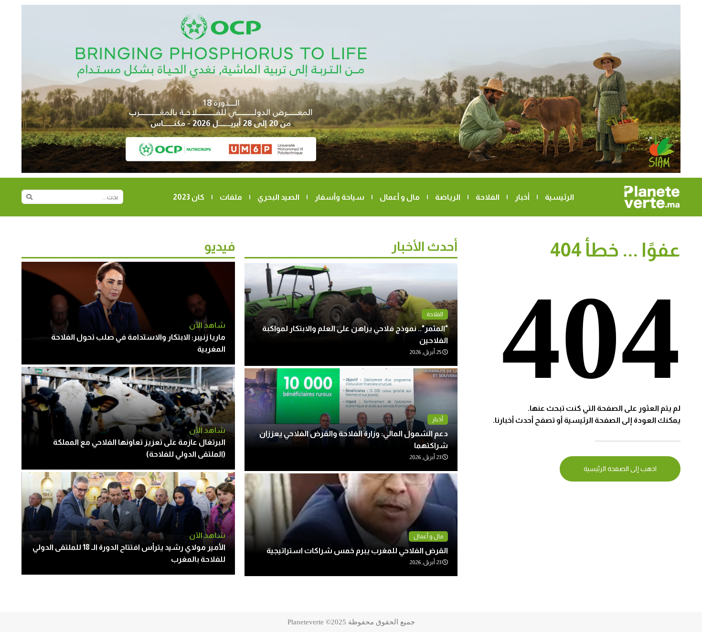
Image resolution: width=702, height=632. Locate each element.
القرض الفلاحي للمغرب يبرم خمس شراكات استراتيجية (357, 550)
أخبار (522, 197)
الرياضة (447, 197)
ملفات (231, 197)
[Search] (29, 197)
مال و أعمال (400, 197)
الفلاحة (488, 197)
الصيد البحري (278, 197)
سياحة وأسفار (339, 197)
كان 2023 (188, 197)
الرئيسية (559, 197)
